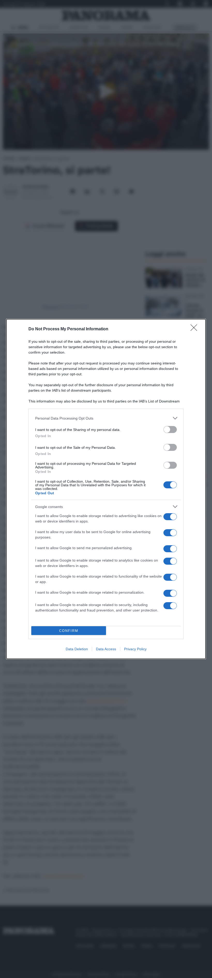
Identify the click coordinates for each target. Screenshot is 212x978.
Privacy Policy (135, 649)
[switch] (170, 429)
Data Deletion (77, 649)
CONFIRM (68, 631)
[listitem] (106, 418)
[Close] (195, 329)
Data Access (106, 649)
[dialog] (106, 489)
